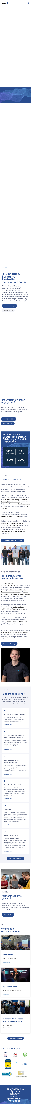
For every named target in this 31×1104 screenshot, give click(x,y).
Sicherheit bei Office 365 (12, 785)
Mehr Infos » (6, 962)
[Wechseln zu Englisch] (26, 3)
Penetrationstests (24, 504)
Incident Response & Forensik (11, 517)
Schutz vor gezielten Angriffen (14, 714)
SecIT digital (8, 954)
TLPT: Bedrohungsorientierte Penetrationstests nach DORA (14, 736)
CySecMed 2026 (10, 987)
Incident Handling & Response (17, 622)
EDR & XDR (7, 809)
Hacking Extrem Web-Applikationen (13, 609)
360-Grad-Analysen (11, 835)
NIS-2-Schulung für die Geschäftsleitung (14, 632)
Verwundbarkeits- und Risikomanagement (11, 761)
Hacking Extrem (18, 607)
